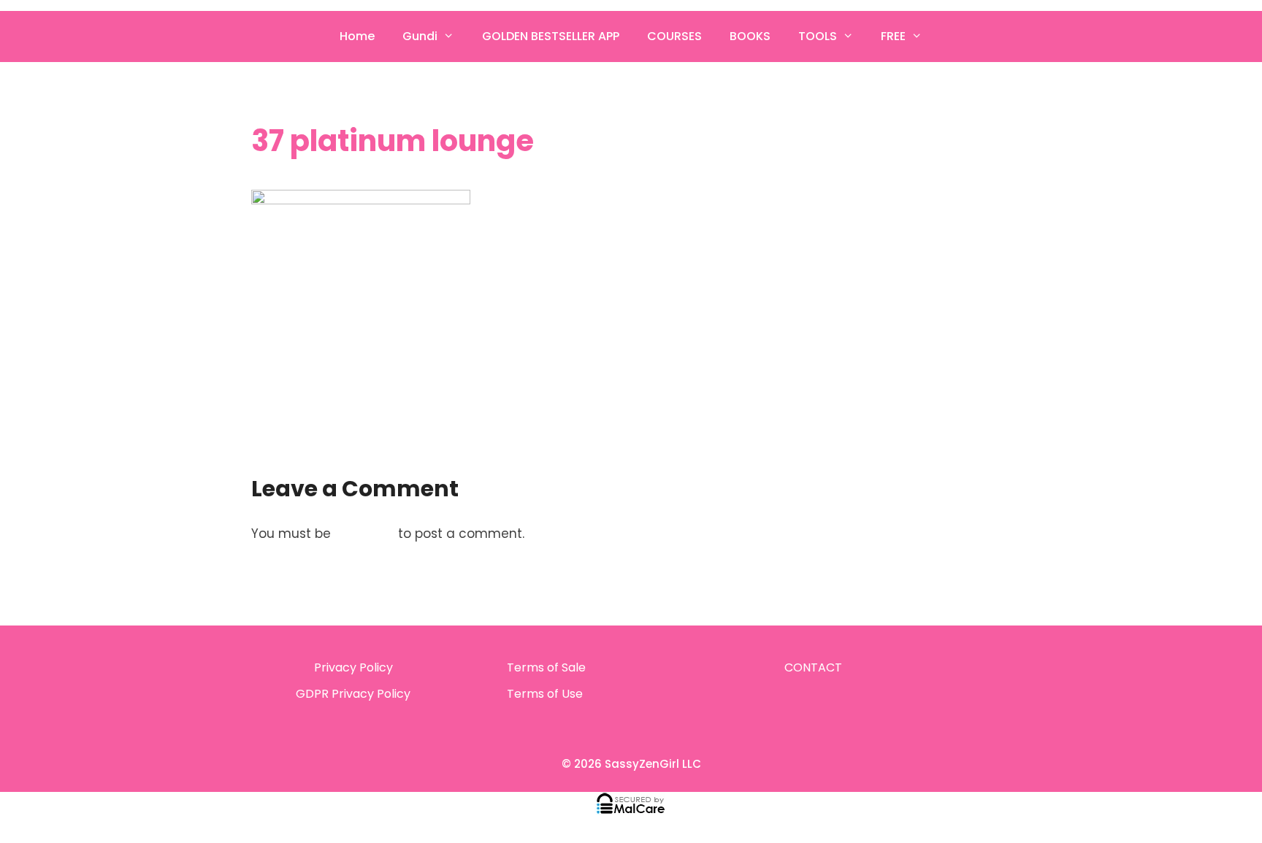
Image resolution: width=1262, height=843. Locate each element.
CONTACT (813, 667)
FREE (893, 36)
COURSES (674, 36)
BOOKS (750, 36)
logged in (364, 533)
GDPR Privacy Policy (353, 693)
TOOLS (817, 36)
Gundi (419, 36)
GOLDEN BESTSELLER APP (550, 36)
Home (357, 36)
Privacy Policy (353, 667)
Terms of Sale (546, 667)
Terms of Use (545, 693)
